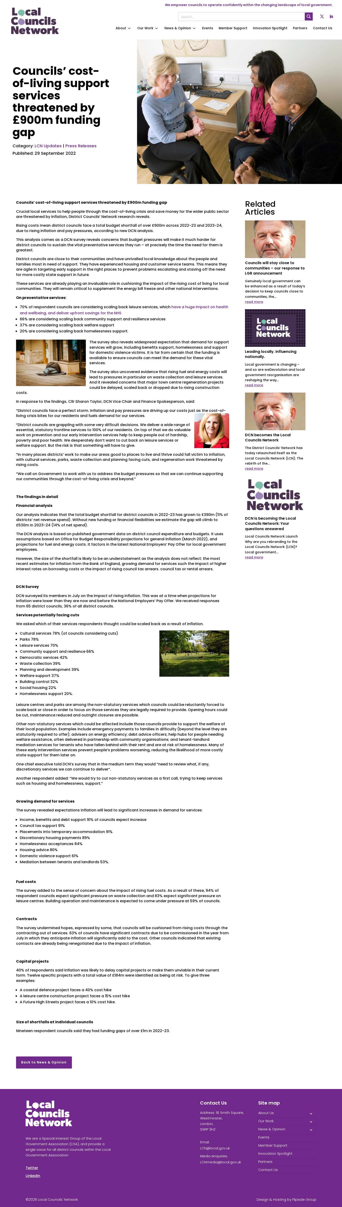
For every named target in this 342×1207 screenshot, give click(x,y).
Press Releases (81, 146)
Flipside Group (304, 1199)
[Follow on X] (322, 16)
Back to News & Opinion (44, 1062)
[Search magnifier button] (309, 16)
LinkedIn (33, 1175)
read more (254, 301)
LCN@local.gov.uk (215, 1148)
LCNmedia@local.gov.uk (220, 1162)
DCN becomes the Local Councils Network (268, 437)
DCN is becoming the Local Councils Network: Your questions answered (270, 523)
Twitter (32, 1167)
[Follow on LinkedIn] (331, 16)
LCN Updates (48, 146)
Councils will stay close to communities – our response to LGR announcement (275, 268)
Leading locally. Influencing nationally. (270, 354)
